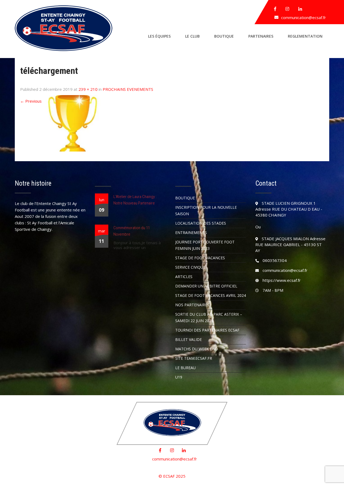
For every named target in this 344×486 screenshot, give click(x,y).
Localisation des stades (200, 223)
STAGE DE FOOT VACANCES (200, 257)
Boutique (224, 36)
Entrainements (191, 232)
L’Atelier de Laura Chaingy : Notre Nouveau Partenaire (134, 200)
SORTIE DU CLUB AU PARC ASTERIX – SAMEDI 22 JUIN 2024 (208, 317)
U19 (178, 377)
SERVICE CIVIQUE (190, 267)
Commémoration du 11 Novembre (131, 231)
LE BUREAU (185, 367)
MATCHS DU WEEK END (196, 348)
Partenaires (260, 36)
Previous (31, 101)
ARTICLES (183, 276)
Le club (192, 36)
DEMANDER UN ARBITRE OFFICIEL (206, 286)
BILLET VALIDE (188, 339)
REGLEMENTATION (305, 36)
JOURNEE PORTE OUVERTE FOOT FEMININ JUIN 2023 (205, 245)
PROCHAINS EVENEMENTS (128, 89)
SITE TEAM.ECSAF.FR (193, 358)
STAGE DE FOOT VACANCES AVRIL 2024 (210, 295)
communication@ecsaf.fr (303, 17)
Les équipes (159, 36)
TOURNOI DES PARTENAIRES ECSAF (207, 330)
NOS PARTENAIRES (192, 304)
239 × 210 (88, 89)
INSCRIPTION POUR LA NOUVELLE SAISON (206, 210)
